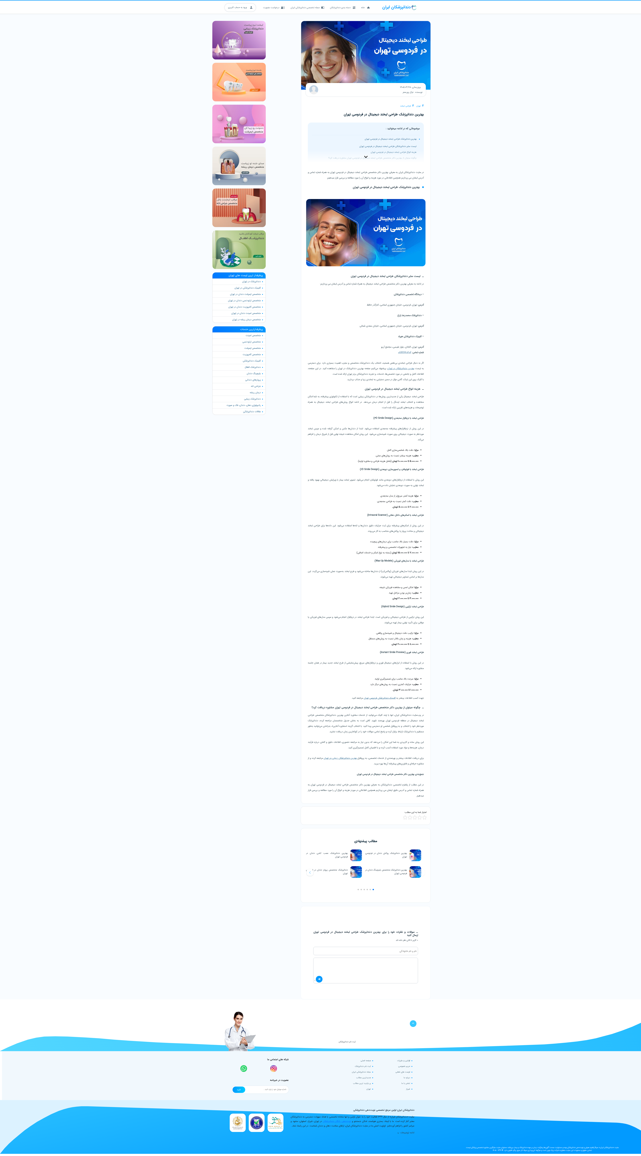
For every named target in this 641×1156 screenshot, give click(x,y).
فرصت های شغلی (402, 1072)
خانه (363, 7)
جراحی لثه (256, 386)
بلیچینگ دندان (254, 373)
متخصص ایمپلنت (252, 348)
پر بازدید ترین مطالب (362, 1083)
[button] (310, 872)
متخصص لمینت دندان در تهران (246, 313)
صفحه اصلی (366, 1060)
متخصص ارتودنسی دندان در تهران (244, 300)
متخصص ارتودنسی (251, 342)
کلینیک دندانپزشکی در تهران (248, 288)
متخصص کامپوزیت (252, 354)
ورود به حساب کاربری (238, 7)
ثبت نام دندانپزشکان (347, 1041)
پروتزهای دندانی (253, 380)
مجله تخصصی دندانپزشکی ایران (305, 7)
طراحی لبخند (405, 106)
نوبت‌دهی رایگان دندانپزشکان (337, 1121)
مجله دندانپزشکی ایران (361, 1072)
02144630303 (404, 352)
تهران (418, 106)
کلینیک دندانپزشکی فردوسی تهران (380, 698)
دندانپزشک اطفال (253, 367)
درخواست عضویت (271, 7)
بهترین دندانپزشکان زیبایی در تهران (341, 758)
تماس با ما (405, 1083)
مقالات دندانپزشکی (252, 411)
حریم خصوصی (404, 1066)
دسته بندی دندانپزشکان (340, 7)
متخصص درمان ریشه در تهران (246, 319)
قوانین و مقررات (403, 1060)
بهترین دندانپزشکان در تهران (400, 368)
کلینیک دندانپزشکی (252, 361)
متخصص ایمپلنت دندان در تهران (245, 294)
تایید (239, 1089)
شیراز (408, 1089)
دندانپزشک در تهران (251, 281)
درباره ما (407, 1077)
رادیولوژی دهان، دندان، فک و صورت (244, 405)
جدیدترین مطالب (363, 1077)
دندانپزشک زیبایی (252, 399)
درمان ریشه (255, 392)
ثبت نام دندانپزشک (363, 1066)
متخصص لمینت (253, 335)
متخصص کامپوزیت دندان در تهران (244, 307)
